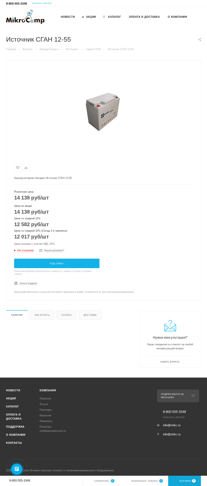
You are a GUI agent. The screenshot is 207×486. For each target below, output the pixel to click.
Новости (13, 390)
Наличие (17, 315)
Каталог (12, 406)
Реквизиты (46, 421)
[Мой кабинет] (199, 3)
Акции (11, 398)
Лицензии (45, 398)
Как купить (42, 315)
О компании (15, 434)
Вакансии (45, 415)
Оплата (67, 315)
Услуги (44, 404)
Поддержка (15, 426)
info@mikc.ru (172, 425)
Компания (48, 390)
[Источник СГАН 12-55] (103, 111)
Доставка (90, 315)
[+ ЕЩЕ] (196, 17)
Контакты (14, 442)
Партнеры (46, 409)
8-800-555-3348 (16, 3)
